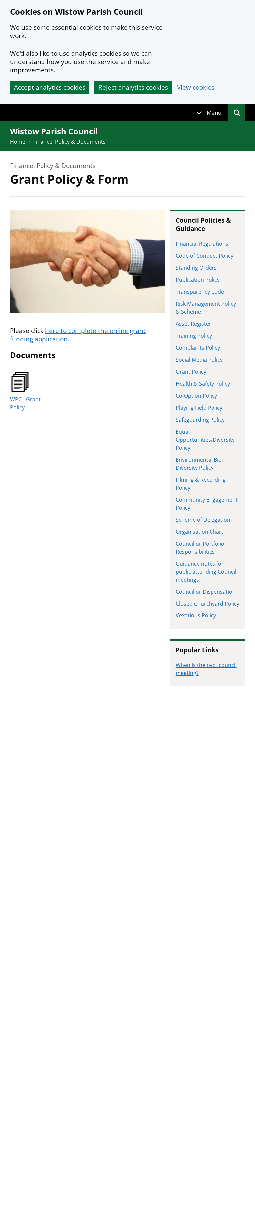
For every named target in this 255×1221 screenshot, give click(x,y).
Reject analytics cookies (133, 87)
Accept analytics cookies (49, 87)
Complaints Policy (198, 347)
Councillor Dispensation (206, 591)
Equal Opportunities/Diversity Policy (205, 439)
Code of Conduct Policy (204, 255)
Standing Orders (196, 267)
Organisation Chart (199, 531)
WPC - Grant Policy (25, 403)
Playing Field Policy (199, 407)
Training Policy (194, 335)
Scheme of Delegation (203, 519)
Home (17, 141)
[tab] (208, 112)
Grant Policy (191, 371)
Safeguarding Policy (200, 419)
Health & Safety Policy (203, 383)
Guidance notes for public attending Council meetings (206, 571)
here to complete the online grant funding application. (78, 334)
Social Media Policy (199, 359)
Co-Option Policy (196, 395)
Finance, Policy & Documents (69, 141)
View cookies (195, 87)
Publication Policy (198, 279)
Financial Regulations (202, 243)
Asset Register (193, 323)
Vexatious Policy (196, 615)
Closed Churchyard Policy (207, 603)
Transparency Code (200, 291)
